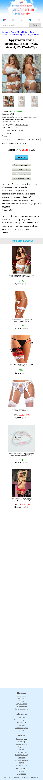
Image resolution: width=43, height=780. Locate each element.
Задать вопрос (21, 174)
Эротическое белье (21, 760)
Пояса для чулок (18, 35)
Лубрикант (21, 774)
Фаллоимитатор (22, 744)
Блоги (21, 730)
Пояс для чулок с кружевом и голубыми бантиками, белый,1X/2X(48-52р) (21, 275)
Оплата (21, 701)
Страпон (21, 747)
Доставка (21, 698)
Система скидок (22, 706)
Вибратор (21, 742)
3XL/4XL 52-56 (33, 139)
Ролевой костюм (21, 766)
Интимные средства (21, 768)
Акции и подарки (21, 728)
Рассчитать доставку (21, 165)
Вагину (21, 749)
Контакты (21, 725)
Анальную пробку (21, 755)
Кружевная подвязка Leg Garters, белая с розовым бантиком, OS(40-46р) (21, 454)
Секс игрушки (21, 739)
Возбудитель (21, 771)
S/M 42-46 (7, 139)
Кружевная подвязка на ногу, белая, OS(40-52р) (21, 365)
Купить (22, 157)
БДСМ (21, 763)
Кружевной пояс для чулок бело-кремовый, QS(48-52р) (21, 409)
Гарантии (21, 717)
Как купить (21, 696)
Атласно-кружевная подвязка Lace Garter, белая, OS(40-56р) (21, 320)
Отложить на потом (21, 178)
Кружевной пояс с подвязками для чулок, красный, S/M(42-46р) (21, 499)
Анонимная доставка (21, 720)
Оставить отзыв (21, 169)
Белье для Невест (32, 35)
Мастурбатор (22, 752)
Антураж (21, 758)
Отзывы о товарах (21, 709)
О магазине (21, 722)
